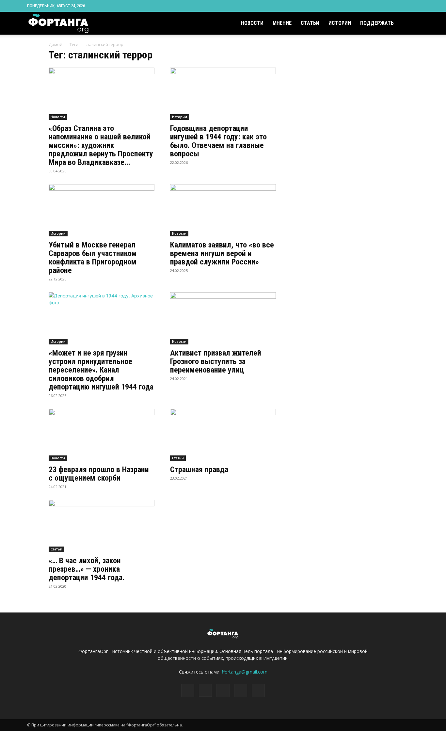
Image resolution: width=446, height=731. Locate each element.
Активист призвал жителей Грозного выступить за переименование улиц (215, 361)
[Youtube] (414, 6)
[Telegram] (392, 6)
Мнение (282, 23)
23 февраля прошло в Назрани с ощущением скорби (99, 474)
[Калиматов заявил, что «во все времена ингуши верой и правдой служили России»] (223, 210)
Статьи (310, 23)
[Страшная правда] (223, 435)
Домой (55, 44)
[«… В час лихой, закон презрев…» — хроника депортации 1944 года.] (101, 526)
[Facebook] (371, 6)
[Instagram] (382, 6)
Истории (339, 23)
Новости (252, 23)
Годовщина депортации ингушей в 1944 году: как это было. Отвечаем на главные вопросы (218, 141)
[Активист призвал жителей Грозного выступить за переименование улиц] (223, 318)
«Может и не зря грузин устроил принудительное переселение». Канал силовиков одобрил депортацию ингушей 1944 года (101, 369)
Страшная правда (199, 469)
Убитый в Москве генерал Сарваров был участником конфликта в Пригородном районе (93, 257)
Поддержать (377, 23)
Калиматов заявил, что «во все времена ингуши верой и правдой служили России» (222, 253)
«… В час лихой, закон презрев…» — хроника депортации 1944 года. (86, 569)
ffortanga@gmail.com (244, 672)
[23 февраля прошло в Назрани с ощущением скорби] (101, 435)
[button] (411, 24)
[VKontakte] (403, 6)
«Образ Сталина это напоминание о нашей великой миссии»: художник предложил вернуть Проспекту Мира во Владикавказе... (101, 145)
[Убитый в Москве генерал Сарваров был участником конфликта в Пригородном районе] (101, 210)
